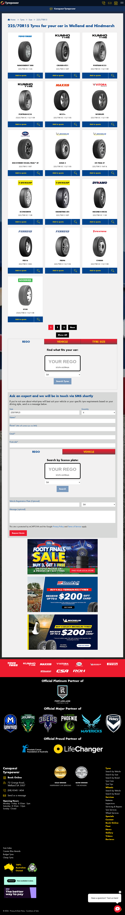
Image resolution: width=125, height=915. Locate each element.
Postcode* (14, 442)
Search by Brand (113, 778)
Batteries (109, 800)
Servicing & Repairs (114, 806)
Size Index (7, 848)
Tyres (108, 768)
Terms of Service (74, 526)
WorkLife (99, 114)
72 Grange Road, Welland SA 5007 (16, 784)
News (108, 829)
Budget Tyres (8, 854)
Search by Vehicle (113, 771)
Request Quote (18, 533)
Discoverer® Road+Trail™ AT (25, 163)
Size (11, 409)
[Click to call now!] (103, 3)
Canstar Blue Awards (11, 851)
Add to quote (20, 75)
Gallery (109, 832)
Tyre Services (111, 810)
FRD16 (25, 261)
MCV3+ (62, 114)
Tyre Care (110, 781)
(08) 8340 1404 (16, 790)
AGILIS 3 (62, 163)
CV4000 (99, 261)
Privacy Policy (58, 526)
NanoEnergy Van (25, 65)
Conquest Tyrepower (64, 8)
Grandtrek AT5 (62, 212)
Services (110, 797)
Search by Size (112, 774)
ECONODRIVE (25, 212)
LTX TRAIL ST (100, 163)
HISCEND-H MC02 (100, 212)
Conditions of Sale (32, 911)
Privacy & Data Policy (17, 911)
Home (12, 19)
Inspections (110, 803)
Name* (13, 417)
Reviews (110, 839)
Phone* (23, 425)
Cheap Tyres (8, 857)
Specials (110, 816)
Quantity (85, 409)
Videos (109, 836)
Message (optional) (18, 509)
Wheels (109, 787)
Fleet (108, 826)
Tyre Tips (109, 784)
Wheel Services (112, 813)
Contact (109, 819)
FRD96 (62, 261)
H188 (25, 309)
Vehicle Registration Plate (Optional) (25, 501)
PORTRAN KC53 (99, 65)
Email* (12, 433)
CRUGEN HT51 (62, 65)
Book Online (112, 822)
